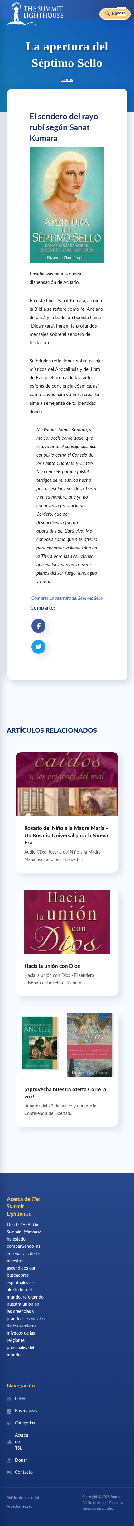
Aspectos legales (19, 1506)
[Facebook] (38, 626)
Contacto (22, 1472)
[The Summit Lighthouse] (34, 14)
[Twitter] (38, 647)
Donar (21, 1460)
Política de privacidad (23, 1498)
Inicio (20, 1399)
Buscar (118, 14)
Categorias (22, 1423)
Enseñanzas (22, 1411)
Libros (67, 80)
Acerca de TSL (21, 1442)
